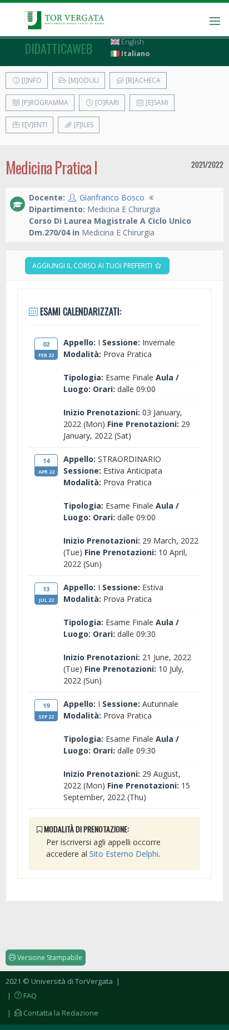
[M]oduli (83, 80)
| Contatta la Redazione (52, 1013)
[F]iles (82, 124)
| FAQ (21, 996)
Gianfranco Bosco (112, 197)
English (132, 42)
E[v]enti (33, 124)
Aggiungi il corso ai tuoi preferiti (93, 265)
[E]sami (156, 102)
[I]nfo (31, 80)
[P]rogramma (44, 102)
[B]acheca (142, 80)
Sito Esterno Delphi (123, 853)
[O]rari (106, 102)
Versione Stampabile (49, 957)
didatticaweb (58, 48)
